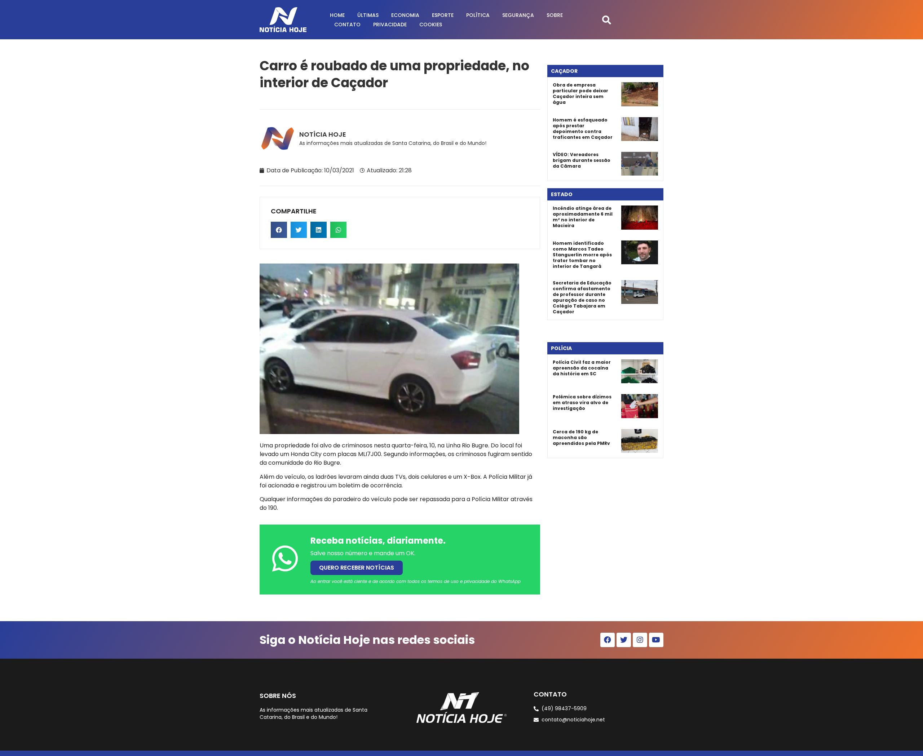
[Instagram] (640, 640)
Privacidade (390, 24)
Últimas (368, 15)
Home (337, 15)
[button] (606, 19)
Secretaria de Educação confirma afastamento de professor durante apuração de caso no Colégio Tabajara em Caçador (582, 297)
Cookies (430, 24)
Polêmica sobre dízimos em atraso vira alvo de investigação (582, 402)
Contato (347, 24)
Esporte (443, 15)
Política (478, 15)
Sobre (555, 15)
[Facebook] (607, 640)
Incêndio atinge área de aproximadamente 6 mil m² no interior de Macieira (583, 217)
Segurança (518, 15)
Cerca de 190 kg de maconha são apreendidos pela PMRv (581, 437)
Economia (405, 15)
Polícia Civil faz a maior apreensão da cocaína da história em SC (582, 368)
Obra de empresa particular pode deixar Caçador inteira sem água (580, 93)
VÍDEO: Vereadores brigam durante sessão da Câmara (581, 160)
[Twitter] (624, 640)
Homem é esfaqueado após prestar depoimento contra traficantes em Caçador (583, 128)
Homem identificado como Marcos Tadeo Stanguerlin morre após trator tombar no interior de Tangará (582, 254)
